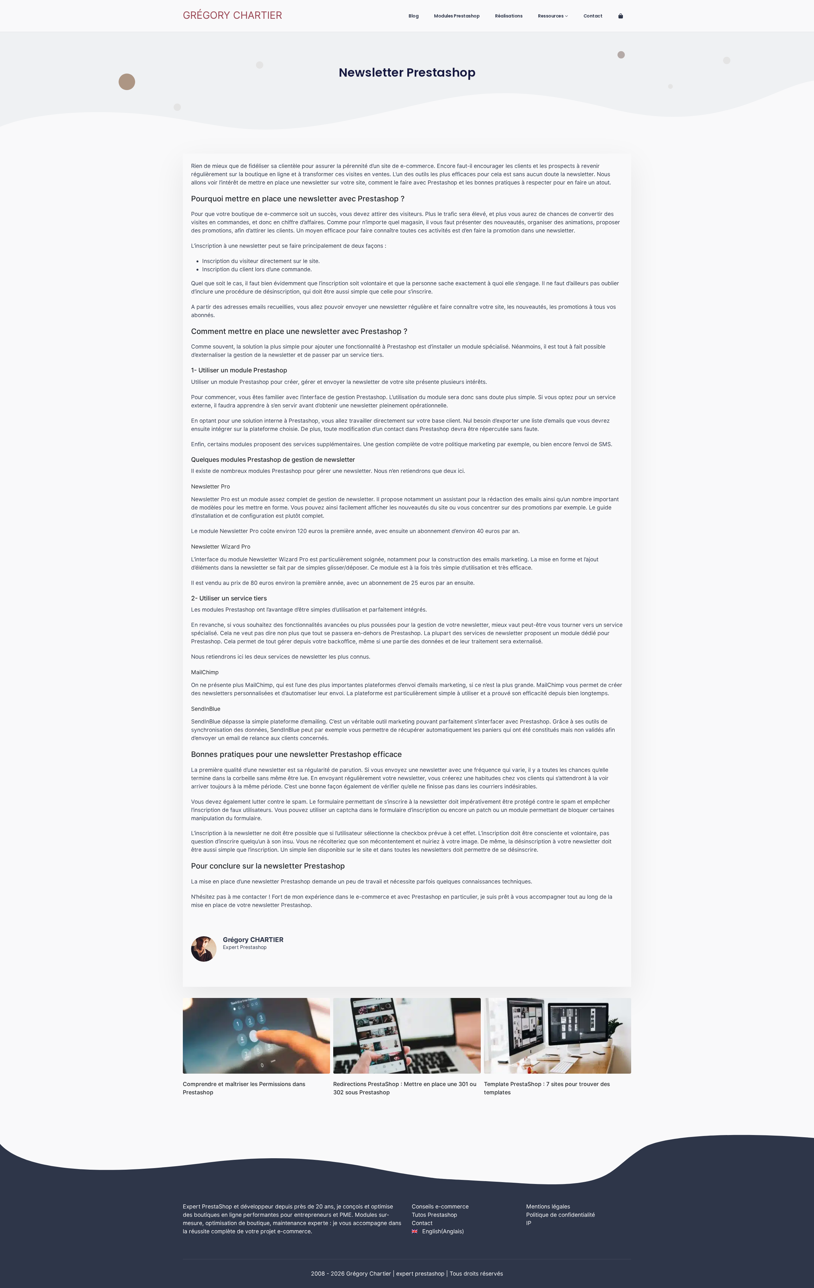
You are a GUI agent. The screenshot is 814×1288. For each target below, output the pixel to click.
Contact (593, 16)
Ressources (550, 16)
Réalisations (508, 16)
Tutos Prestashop (434, 1214)
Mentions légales (548, 1206)
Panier (620, 16)
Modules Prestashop (456, 16)
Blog (413, 16)
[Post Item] (256, 1036)
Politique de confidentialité (560, 1214)
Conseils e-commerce (440, 1206)
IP (528, 1223)
